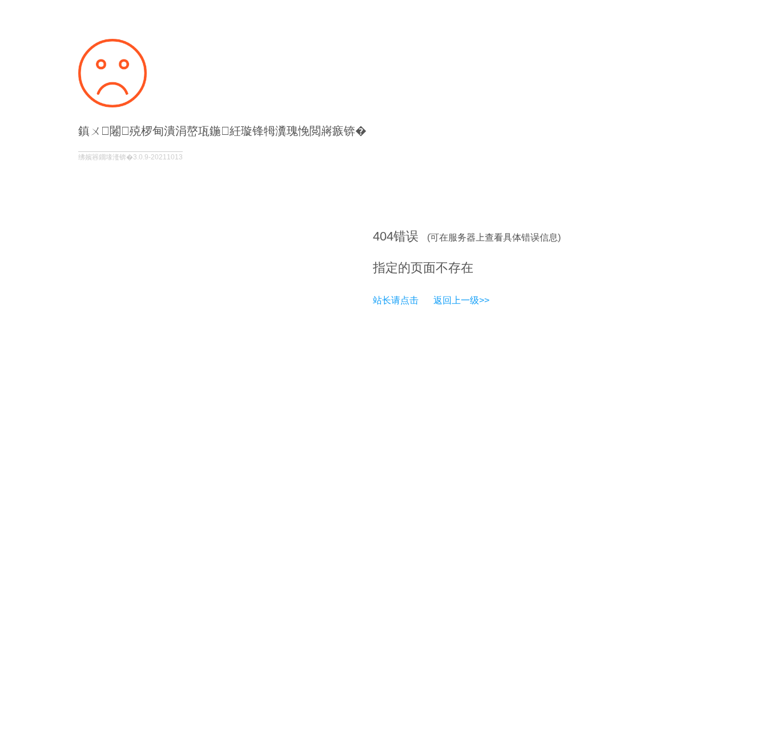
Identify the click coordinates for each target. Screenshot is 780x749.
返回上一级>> (461, 300)
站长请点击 (396, 300)
